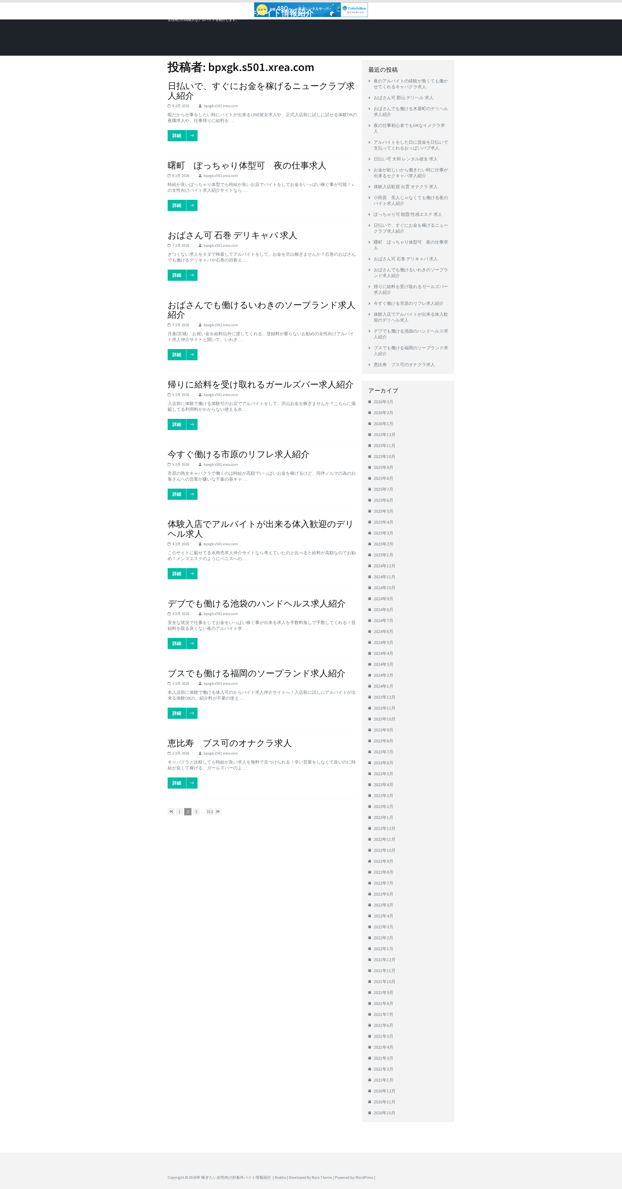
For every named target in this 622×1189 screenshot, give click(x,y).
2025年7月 (383, 489)
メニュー (441, 11)
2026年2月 (383, 412)
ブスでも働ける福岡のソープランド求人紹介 (257, 673)
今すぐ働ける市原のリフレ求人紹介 (239, 454)
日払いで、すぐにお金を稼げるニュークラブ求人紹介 (261, 90)
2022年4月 (383, 916)
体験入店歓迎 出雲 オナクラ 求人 (406, 186)
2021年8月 (383, 1003)
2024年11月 (385, 577)
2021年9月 (383, 992)
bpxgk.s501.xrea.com (221, 105)
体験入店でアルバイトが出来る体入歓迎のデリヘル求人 (261, 529)
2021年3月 (383, 1058)
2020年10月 (385, 1113)
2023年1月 (383, 817)
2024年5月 (383, 642)
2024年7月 (383, 620)
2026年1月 (383, 423)
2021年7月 (383, 1014)
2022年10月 (385, 850)
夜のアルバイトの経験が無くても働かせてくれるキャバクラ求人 (411, 83)
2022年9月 (383, 861)
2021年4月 (383, 1047)
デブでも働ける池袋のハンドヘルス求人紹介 (257, 603)
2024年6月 (383, 631)
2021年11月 (385, 970)
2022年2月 (383, 938)
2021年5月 (383, 1036)
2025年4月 (383, 522)
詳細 (177, 135)
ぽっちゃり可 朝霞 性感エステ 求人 (408, 214)
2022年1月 (383, 948)
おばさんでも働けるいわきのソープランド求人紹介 (261, 309)
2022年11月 (385, 839)
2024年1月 (383, 686)
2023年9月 (383, 730)
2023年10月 (385, 719)
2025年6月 (383, 500)
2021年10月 (385, 981)
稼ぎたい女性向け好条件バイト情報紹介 (241, 13)
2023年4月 (383, 784)
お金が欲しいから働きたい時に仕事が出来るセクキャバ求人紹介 (411, 172)
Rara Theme (322, 1177)
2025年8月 (383, 478)
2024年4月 (383, 653)
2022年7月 (383, 883)
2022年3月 (383, 927)
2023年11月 (385, 708)
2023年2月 (383, 806)
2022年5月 (383, 905)
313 (209, 812)
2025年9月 (383, 467)
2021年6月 (383, 1025)
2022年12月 (385, 828)
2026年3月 (383, 402)
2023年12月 (385, 697)
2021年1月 (383, 1080)
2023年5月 (383, 773)
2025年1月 (383, 555)
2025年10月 (385, 456)
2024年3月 (383, 664)
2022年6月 (383, 894)
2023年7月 (383, 752)
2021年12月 (385, 959)
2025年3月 (383, 533)
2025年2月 (383, 544)
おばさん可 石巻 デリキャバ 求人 (232, 235)
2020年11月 (385, 1102)
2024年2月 (383, 675)
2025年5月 (383, 511)
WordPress (364, 1177)
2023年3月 (383, 795)
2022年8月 (383, 872)
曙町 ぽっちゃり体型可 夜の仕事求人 (247, 165)
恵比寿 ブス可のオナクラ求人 (230, 743)
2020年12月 (385, 1091)
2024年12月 (385, 566)
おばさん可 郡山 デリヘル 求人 (403, 97)
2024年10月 (385, 587)
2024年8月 (383, 609)
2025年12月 (385, 434)
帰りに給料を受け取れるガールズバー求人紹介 (261, 384)
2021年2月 (383, 1069)
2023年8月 (383, 741)
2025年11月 (385, 445)
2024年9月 (383, 598)
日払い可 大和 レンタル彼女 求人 (406, 159)
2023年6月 (383, 763)
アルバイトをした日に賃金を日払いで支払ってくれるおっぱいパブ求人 (411, 145)
